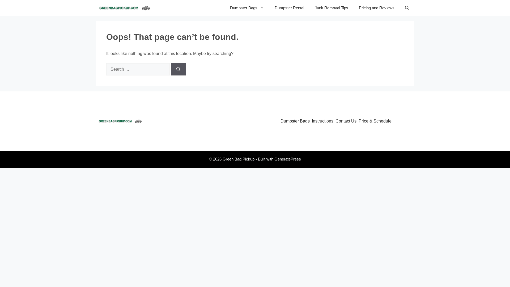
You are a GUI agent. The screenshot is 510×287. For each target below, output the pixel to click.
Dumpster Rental (289, 8)
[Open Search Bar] (407, 8)
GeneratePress (287, 159)
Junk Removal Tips (331, 8)
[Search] (178, 69)
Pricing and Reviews (376, 8)
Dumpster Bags (243, 8)
